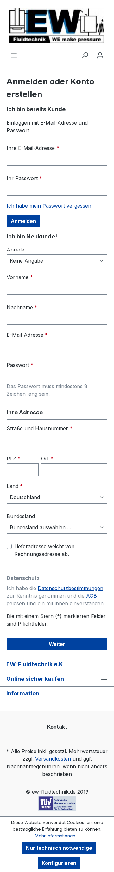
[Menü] (14, 55)
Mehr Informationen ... (57, 835)
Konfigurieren (59, 863)
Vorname (20, 277)
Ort (47, 458)
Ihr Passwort (24, 178)
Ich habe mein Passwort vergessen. (49, 206)
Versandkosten (53, 759)
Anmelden (23, 221)
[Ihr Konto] (100, 55)
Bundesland (21, 516)
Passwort (20, 365)
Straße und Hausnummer (40, 428)
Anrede (15, 249)
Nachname (22, 307)
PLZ (14, 458)
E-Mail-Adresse (27, 335)
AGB (91, 596)
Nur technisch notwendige (59, 848)
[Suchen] (84, 55)
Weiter (57, 644)
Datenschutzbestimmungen (70, 588)
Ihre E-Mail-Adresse (33, 148)
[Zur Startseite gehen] (57, 25)
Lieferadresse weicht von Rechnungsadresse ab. (44, 550)
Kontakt (57, 727)
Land (15, 486)
